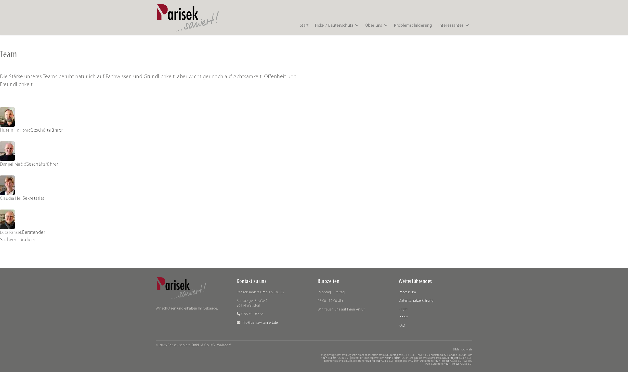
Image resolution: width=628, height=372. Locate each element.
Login (403, 309)
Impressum (407, 292)
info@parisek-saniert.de (259, 323)
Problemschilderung (413, 26)
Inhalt (403, 317)
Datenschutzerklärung (416, 301)
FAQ (402, 326)
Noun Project (393, 355)
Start (304, 26)
